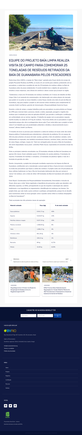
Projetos (7, 371)
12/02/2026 (13, 285)
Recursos (8, 384)
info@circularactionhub (10, 346)
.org (17, 346)
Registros (8, 376)
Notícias (7, 388)
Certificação (8, 380)
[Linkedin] (15, 405)
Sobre (7, 367)
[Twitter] (10, 405)
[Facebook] (5, 405)
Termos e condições (9, 348)
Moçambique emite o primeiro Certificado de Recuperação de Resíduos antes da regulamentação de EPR (23, 289)
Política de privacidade (9, 351)
